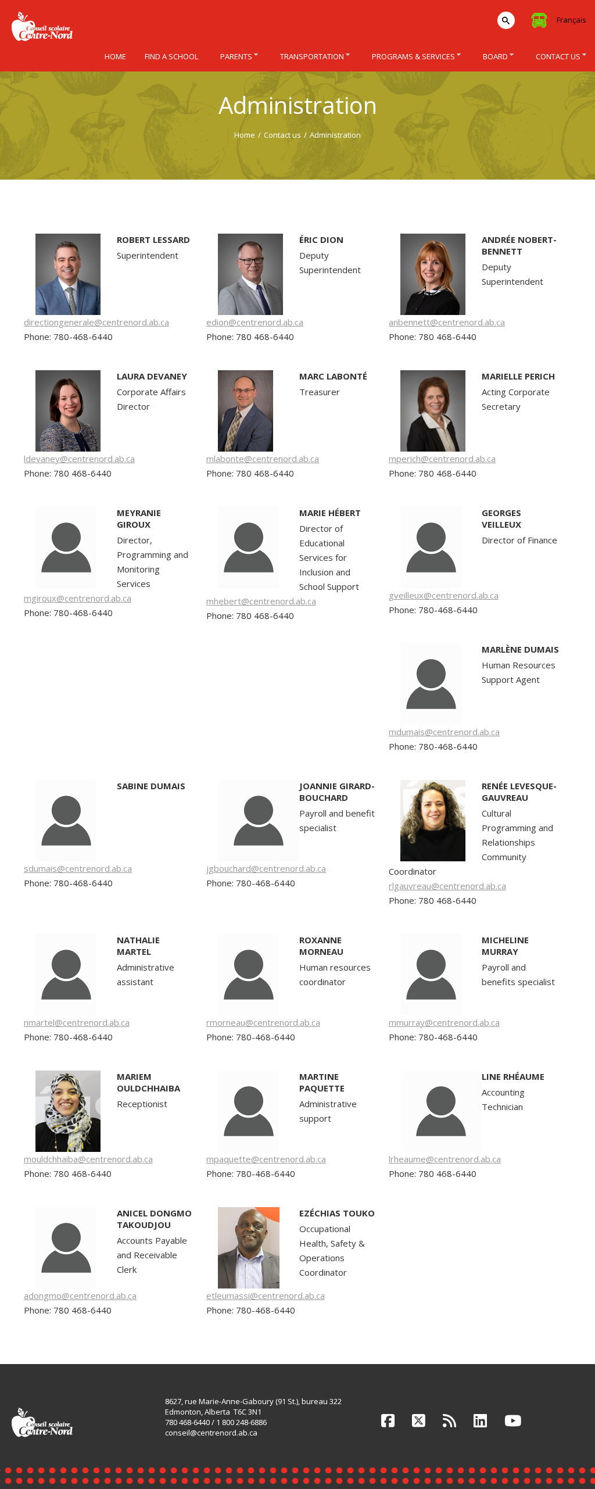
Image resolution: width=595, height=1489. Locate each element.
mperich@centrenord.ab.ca (442, 458)
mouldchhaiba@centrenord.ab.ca (88, 1159)
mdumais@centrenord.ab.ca (444, 732)
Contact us (282, 135)
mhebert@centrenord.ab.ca (261, 601)
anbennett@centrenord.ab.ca (447, 322)
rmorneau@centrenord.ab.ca (263, 1022)
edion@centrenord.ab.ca (254, 322)
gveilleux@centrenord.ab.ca (444, 595)
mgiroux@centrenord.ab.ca (77, 598)
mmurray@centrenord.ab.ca (444, 1022)
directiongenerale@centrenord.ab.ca (96, 322)
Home (244, 135)
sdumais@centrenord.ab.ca (78, 868)
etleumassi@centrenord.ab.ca (265, 1295)
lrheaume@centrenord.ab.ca (445, 1159)
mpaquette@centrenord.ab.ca (266, 1159)
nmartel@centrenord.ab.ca (77, 1022)
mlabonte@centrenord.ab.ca (262, 458)
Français (571, 20)
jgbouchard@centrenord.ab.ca (266, 868)
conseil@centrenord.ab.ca (211, 1432)
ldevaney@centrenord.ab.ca (79, 458)
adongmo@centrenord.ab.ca (80, 1295)
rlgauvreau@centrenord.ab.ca (447, 886)
